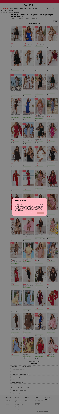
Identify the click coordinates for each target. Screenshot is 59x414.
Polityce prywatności (20, 210)
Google (31, 207)
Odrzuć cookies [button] (32, 212)
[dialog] (29, 207)
